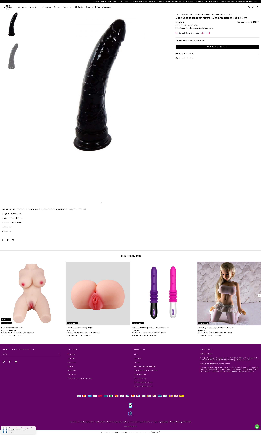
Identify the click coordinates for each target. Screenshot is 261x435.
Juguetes (22, 7)
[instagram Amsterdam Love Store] (4, 362)
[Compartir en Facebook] (3, 240)
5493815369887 (206, 354)
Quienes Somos (140, 374)
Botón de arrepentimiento (180, 422)
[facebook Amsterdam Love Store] (10, 362)
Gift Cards (79, 7)
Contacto (137, 358)
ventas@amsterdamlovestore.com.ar (215, 364)
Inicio (177, 14)
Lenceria (33, 7)
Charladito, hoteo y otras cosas (98, 7)
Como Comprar (140, 378)
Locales (137, 362)
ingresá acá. (163, 422)
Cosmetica (46, 7)
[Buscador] (249, 7)
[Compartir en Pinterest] (13, 240)
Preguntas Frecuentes (143, 386)
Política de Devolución (143, 382)
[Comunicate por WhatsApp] (257, 426)
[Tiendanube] (130, 426)
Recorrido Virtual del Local (144, 366)
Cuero (56, 7)
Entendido (155, 432)
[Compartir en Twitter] (8, 240)
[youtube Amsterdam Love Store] (16, 362)
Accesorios (67, 7)
